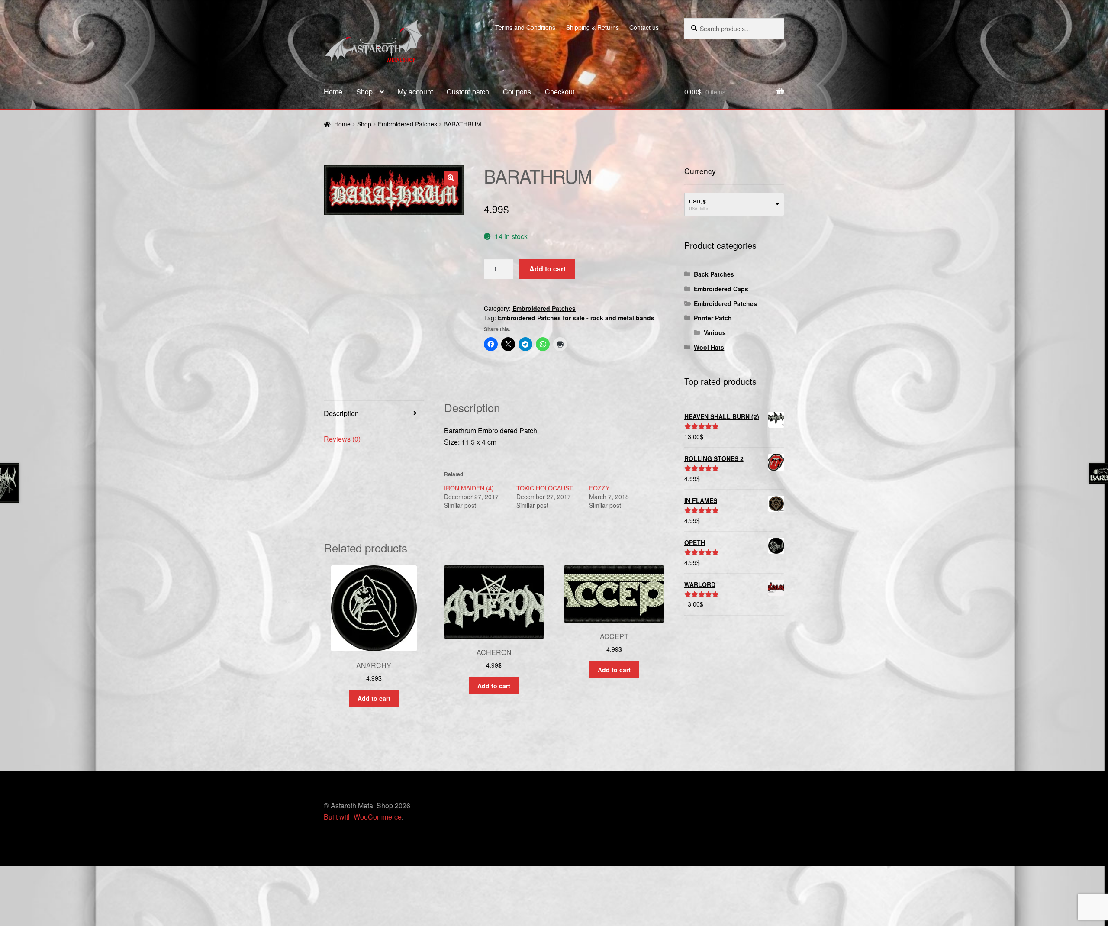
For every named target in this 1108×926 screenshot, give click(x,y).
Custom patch (468, 92)
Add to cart (547, 269)
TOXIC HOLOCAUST (544, 488)
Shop (364, 92)
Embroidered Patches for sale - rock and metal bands (576, 317)
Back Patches (714, 274)
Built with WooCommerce (363, 817)
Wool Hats (709, 347)
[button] (451, 178)
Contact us (644, 27)
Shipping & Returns (592, 27)
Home (333, 92)
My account (415, 92)
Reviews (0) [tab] (342, 439)
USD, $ (697, 201)
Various (715, 332)
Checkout (559, 92)
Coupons (517, 92)
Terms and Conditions (525, 27)
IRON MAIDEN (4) (469, 488)
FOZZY (599, 488)
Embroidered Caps (721, 288)
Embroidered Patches (407, 123)
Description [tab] (341, 413)
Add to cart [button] (374, 698)
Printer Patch (713, 317)
